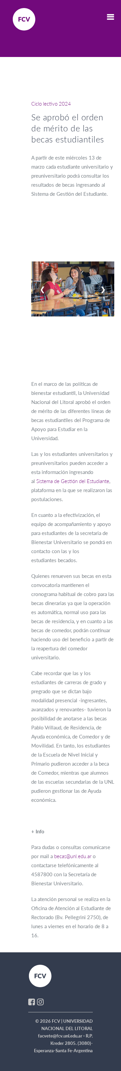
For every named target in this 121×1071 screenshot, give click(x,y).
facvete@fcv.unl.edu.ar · (62, 1035)
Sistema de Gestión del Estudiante (72, 481)
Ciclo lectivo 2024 (51, 104)
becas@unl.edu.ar (72, 856)
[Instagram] (40, 1001)
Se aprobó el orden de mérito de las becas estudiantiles (67, 128)
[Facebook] (31, 1001)
